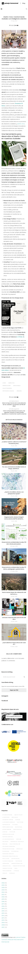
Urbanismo (19, 390)
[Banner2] (14, 746)
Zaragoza (12, 873)
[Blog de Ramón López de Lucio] (14, 717)
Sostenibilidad (15, 858)
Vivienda (16, 870)
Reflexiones (14, 851)
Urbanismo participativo (19, 865)
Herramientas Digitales (8, 834)
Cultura (14, 824)
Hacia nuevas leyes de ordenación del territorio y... (14, 593)
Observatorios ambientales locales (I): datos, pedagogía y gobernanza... (14, 568)
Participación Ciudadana (8, 390)
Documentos (18, 827)
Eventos (12, 831)
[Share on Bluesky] (15, 25)
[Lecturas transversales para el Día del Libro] (14, 607)
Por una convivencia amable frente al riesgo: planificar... (14, 468)
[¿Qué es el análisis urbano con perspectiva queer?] (14, 481)
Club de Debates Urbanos (8, 822)
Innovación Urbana (7, 836)
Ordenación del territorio (17, 841)
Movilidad (5, 841)
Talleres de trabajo (7, 861)
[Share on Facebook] (9, 25)
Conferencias (6, 824)
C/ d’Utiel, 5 (20, 337)
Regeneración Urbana (8, 853)
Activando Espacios (7, 814)
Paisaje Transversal (7, 388)
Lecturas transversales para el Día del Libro (14, 618)
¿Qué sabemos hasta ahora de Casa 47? (14, 643)
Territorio (18, 861)
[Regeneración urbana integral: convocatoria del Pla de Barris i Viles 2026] (14, 506)
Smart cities (5, 858)
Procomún (19, 848)
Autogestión (5, 817)
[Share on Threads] (14, 25)
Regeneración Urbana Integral (10, 856)
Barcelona (15, 817)
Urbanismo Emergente (16, 863)
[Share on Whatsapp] (12, 25)
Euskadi (4, 831)
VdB (15, 868)
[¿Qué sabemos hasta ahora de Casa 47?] (14, 632)
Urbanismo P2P (6, 865)
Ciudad (4, 382)
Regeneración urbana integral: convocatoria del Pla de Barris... (14, 518)
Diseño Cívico (11, 382)
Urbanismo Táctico (7, 868)
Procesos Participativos (8, 848)
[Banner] (14, 761)
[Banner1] (14, 732)
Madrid (18, 839)
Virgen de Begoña (6, 870)
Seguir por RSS (14, 690)
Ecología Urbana (6, 829)
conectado (18, 658)
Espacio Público (16, 385)
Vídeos (4, 873)
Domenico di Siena (7, 385)
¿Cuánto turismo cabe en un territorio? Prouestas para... (14, 442)
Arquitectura (18, 814)
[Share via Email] (17, 25)
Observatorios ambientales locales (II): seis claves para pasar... (14, 543)
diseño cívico (21, 124)
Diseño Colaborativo (7, 827)
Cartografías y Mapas (7, 819)
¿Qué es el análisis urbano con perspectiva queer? (14, 493)
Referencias (5, 851)
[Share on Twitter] (11, 25)
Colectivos (20, 822)
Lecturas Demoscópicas (8, 839)
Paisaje (4, 844)
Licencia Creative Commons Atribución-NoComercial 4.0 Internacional (13, 940)
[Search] (26, 9)
